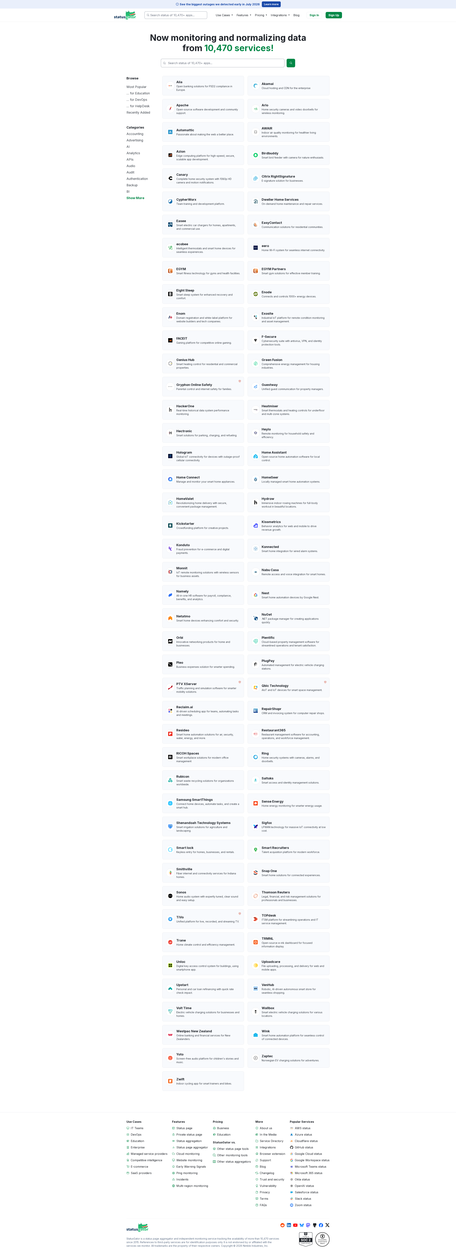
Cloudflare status (306, 1141)
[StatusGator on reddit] (282, 1225)
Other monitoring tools (232, 1155)
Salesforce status (306, 1192)
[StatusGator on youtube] (295, 1225)
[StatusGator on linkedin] (289, 1225)
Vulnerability (268, 1186)
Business (223, 1128)
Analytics (133, 153)
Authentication (137, 179)
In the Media (268, 1134)
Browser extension (272, 1154)
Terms (264, 1198)
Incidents (182, 1179)
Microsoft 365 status (308, 1173)
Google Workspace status (312, 1160)
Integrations (268, 1147)
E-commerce (139, 1166)
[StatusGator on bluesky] (302, 1225)
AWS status (302, 1128)
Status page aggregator (192, 1147)
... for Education (138, 93)
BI (127, 191)
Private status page (189, 1134)
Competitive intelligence (146, 1160)
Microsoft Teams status (310, 1166)
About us (266, 1128)
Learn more (271, 4)
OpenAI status (304, 1186)
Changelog (267, 1173)
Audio (130, 166)
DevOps (136, 1134)
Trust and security (272, 1179)
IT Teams (137, 1128)
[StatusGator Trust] (305, 1239)
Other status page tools (233, 1149)
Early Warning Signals (191, 1166)
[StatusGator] (203, 1227)
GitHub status (304, 1147)
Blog (296, 15)
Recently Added (138, 112)
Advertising (134, 140)
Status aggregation (189, 1141)
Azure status (303, 1134)
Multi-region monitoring (192, 1186)
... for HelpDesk (138, 106)
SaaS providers (141, 1173)
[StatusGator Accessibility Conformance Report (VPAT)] (322, 1239)
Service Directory (271, 1141)
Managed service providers (149, 1154)
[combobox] (175, 15)
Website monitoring (189, 1160)
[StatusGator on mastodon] (308, 1225)
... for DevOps (136, 100)
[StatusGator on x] (327, 1225)
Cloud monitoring (188, 1154)
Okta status (302, 1179)
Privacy (265, 1192)
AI (128, 147)
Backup (132, 185)
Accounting (134, 134)
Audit (130, 172)
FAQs (263, 1205)
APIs (129, 159)
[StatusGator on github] (314, 1225)
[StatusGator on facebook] (321, 1225)
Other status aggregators (234, 1161)
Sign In (314, 15)
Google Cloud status (308, 1154)
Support (265, 1160)
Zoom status (303, 1205)
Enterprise (138, 1147)
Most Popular (136, 87)
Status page (184, 1128)
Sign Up (333, 15)
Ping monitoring (187, 1173)
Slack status (303, 1198)
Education (137, 1141)
